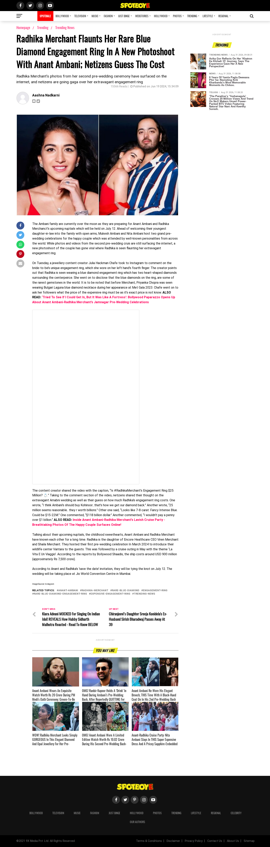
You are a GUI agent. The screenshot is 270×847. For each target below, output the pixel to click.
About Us (233, 841)
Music (95, 16)
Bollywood (62, 16)
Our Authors (137, 822)
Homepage (23, 27)
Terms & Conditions (149, 841)
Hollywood (160, 16)
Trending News (65, 27)
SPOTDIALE (45, 16)
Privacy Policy (194, 841)
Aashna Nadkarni (45, 95)
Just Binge (124, 16)
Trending (192, 16)
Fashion (108, 16)
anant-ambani (68, 590)
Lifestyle (208, 16)
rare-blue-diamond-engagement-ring (60, 594)
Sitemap (249, 841)
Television (80, 16)
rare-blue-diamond (125, 590)
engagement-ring (155, 590)
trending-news (144, 594)
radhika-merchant (95, 590)
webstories (141, 16)
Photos (177, 16)
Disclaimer (173, 841)
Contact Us (214, 841)
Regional (223, 16)
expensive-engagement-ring (110, 594)
